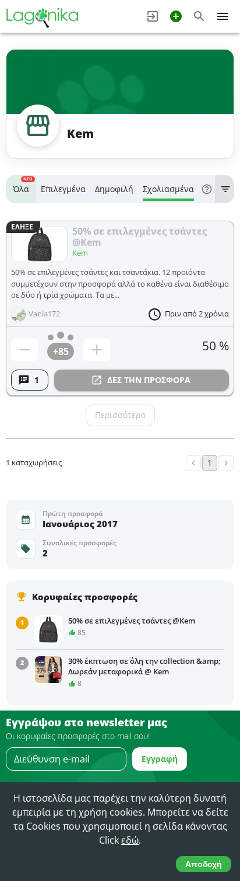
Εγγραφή (160, 758)
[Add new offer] (176, 16)
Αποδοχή (203, 864)
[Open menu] (222, 16)
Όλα (23, 185)
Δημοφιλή (114, 188)
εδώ (130, 840)
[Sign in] (152, 16)
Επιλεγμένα (63, 188)
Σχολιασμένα (168, 188)
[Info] (207, 189)
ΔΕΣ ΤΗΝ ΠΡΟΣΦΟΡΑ (148, 379)
